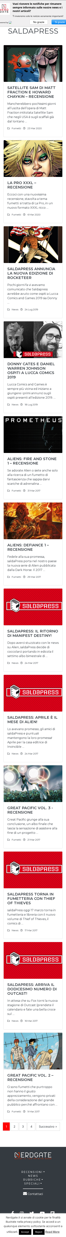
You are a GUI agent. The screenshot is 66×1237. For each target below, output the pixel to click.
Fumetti (16, 128)
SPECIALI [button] (32, 1183)
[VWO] (12, 22)
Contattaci (35, 1194)
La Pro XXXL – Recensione (21, 185)
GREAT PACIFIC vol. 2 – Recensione (30, 1077)
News (15, 309)
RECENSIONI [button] (32, 1172)
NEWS (33, 1176)
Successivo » (48, 1126)
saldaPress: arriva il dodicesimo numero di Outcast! (32, 989)
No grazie (38, 22)
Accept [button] (25, 1231)
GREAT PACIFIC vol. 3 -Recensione (30, 810)
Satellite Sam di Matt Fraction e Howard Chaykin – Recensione (31, 92)
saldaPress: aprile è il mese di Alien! (32, 719)
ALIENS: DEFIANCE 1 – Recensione (28, 547)
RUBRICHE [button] (32, 1179)
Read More (52, 1232)
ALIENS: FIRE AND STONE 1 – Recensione (32, 461)
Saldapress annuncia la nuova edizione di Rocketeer (31, 273)
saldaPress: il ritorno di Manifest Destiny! (32, 633)
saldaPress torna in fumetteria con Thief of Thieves (31, 898)
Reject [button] (38, 1231)
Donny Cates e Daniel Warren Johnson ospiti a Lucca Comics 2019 (31, 370)
